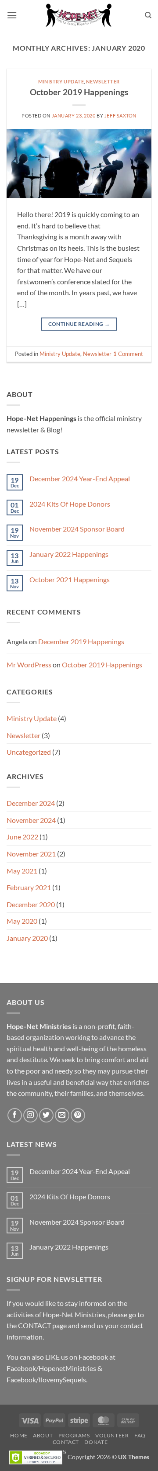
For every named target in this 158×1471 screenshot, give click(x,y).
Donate (96, 1442)
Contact (66, 1442)
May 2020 (22, 921)
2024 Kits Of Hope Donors (69, 504)
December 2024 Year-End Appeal (79, 478)
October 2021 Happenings (69, 579)
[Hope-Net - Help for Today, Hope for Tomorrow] (79, 15)
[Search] (148, 15)
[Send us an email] (62, 1115)
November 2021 (31, 853)
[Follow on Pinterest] (78, 1115)
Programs (74, 1435)
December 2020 (31, 904)
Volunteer (112, 1435)
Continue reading (79, 324)
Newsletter (103, 81)
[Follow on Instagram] (30, 1115)
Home (18, 1435)
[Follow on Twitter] (46, 1115)
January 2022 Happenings (68, 554)
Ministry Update (61, 81)
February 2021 (29, 887)
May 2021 (22, 871)
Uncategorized (29, 752)
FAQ (140, 1435)
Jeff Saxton (120, 115)
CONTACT (34, 1325)
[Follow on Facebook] (14, 1115)
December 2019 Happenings (81, 641)
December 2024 (31, 803)
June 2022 (22, 836)
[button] (12, 15)
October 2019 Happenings (79, 92)
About (43, 1435)
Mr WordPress (29, 664)
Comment (128, 353)
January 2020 (27, 938)
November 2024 (31, 820)
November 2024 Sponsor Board (77, 529)
